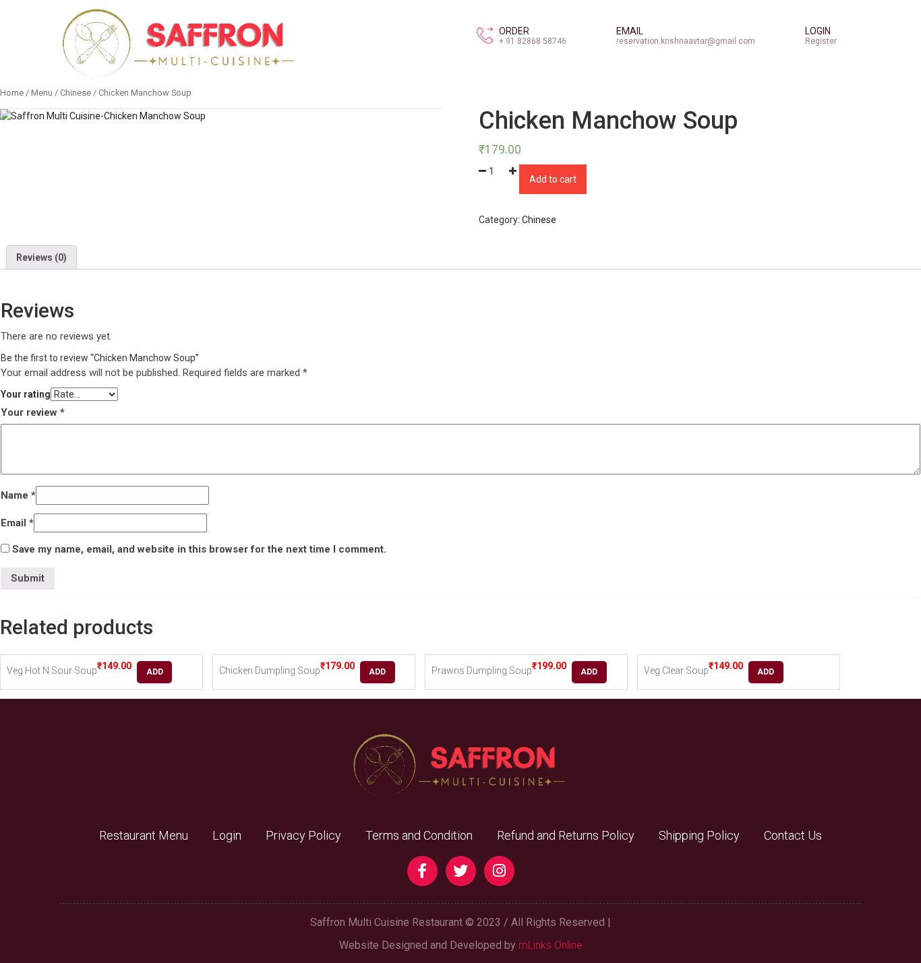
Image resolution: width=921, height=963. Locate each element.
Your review (33, 412)
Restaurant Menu (143, 835)
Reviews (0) (41, 257)
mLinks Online (550, 945)
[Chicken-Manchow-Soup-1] (103, 116)
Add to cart (552, 179)
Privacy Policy (303, 835)
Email (17, 523)
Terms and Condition (419, 835)
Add (154, 672)
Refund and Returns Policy (565, 835)
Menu (42, 93)
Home (12, 93)
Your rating (26, 394)
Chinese (75, 93)
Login (226, 835)
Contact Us (793, 835)
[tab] (41, 257)
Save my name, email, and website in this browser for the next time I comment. (199, 549)
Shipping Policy (699, 835)
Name (18, 495)
